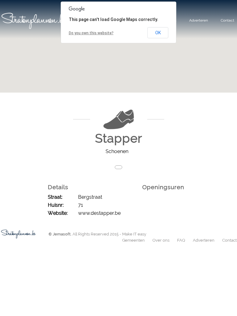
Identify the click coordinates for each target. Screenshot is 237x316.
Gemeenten (133, 240)
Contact (227, 20)
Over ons (160, 240)
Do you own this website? (91, 33)
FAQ (181, 240)
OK (158, 32)
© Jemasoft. (60, 234)
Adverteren (198, 20)
